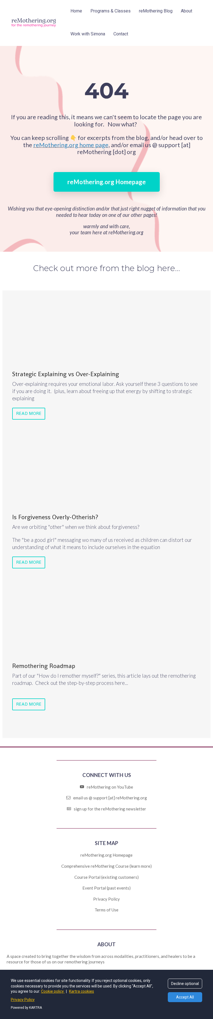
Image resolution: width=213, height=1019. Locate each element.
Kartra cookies (81, 991)
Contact (120, 34)
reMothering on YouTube (110, 786)
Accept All (185, 997)
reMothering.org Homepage (106, 182)
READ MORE (28, 413)
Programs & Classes (110, 11)
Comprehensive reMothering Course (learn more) (106, 866)
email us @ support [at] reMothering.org (110, 797)
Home (76, 11)
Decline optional (185, 983)
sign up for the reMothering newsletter (110, 808)
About (186, 11)
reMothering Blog (156, 11)
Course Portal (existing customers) (106, 877)
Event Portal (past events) (106, 887)
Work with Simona (87, 34)
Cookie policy (53, 991)
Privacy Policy (106, 898)
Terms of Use (106, 909)
